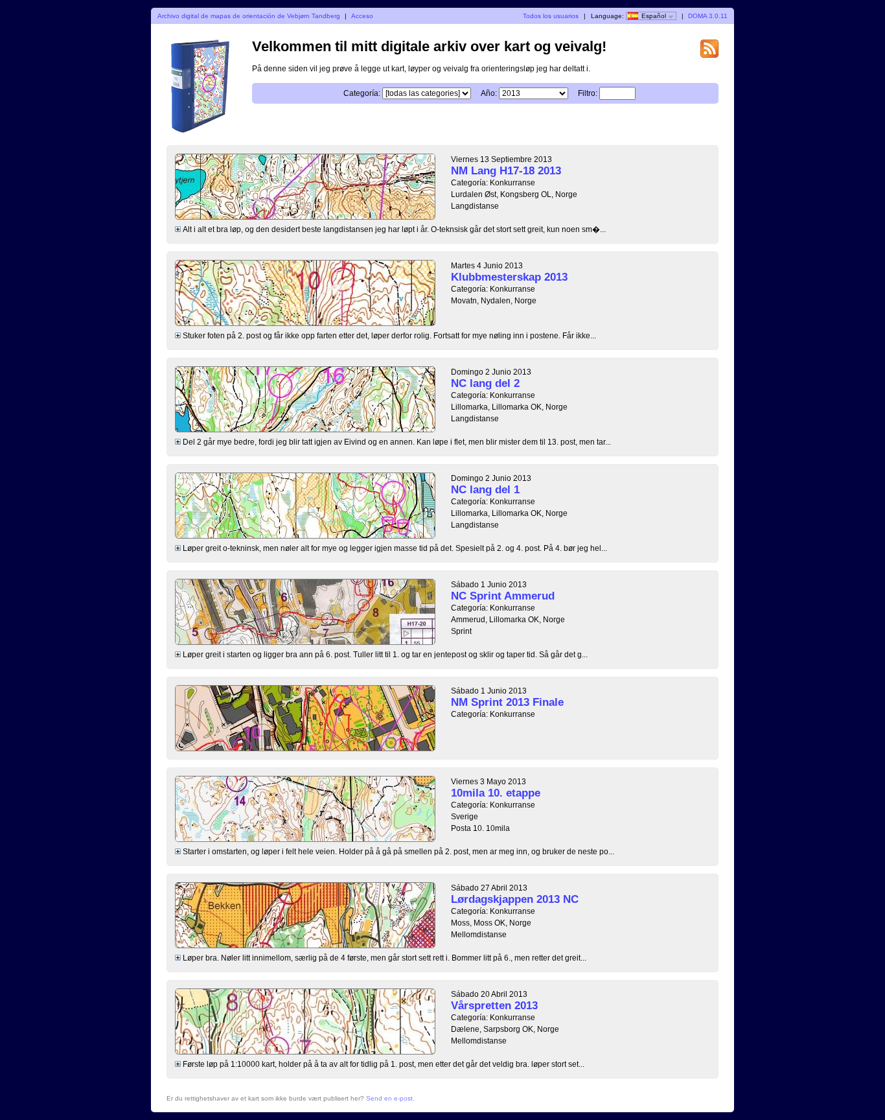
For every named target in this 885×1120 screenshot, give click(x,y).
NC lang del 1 (485, 490)
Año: (489, 93)
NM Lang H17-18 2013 (506, 171)
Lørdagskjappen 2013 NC (515, 899)
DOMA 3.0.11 (708, 15)
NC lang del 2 (485, 383)
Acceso (362, 15)
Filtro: (587, 93)
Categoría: (361, 93)
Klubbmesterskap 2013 (509, 277)
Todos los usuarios (551, 15)
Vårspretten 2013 (494, 1005)
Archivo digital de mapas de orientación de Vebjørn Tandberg (248, 15)
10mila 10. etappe (495, 793)
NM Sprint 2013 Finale (507, 702)
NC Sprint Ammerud (503, 596)
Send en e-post (389, 1098)
